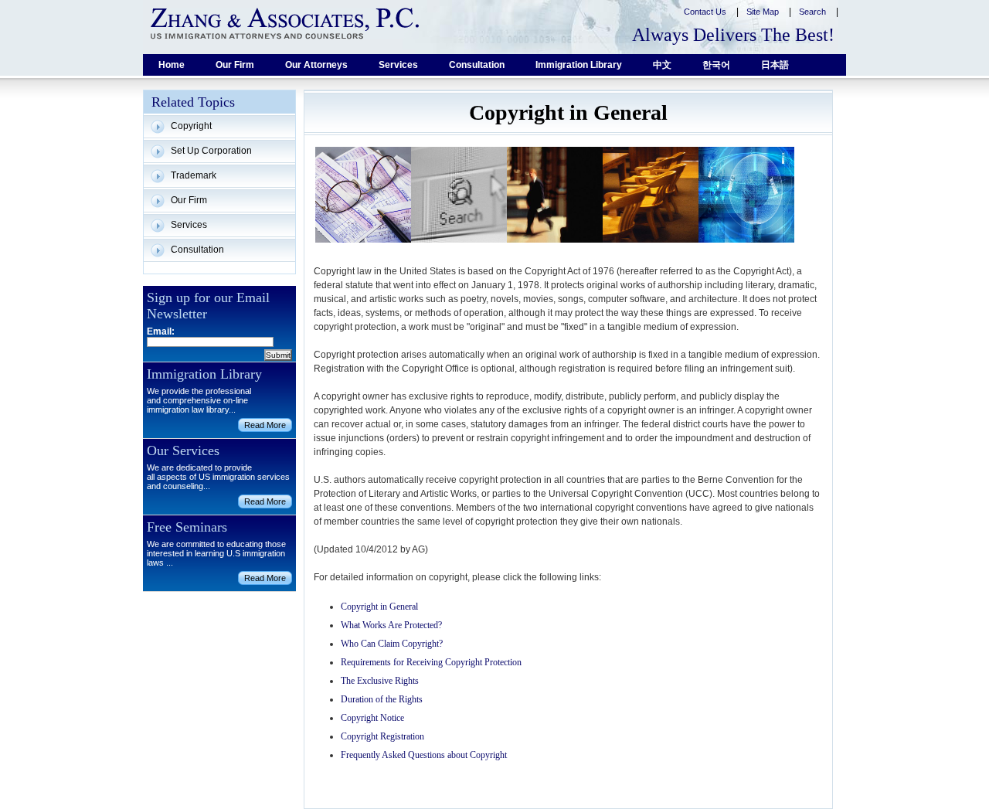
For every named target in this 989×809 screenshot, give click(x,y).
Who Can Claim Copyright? (392, 643)
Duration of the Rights (382, 699)
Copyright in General (379, 606)
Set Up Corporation (211, 150)
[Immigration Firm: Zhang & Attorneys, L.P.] (285, 23)
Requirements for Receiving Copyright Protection (431, 662)
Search (813, 11)
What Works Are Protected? (391, 625)
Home (171, 64)
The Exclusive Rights (380, 680)
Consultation (477, 64)
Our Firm (235, 64)
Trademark (193, 175)
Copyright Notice (372, 717)
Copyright (191, 126)
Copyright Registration (382, 736)
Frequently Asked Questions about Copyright (424, 755)
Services (398, 64)
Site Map (763, 11)
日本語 (775, 64)
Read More (265, 425)
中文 (662, 64)
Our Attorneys (316, 64)
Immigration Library (578, 64)
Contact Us (706, 11)
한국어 (716, 64)
